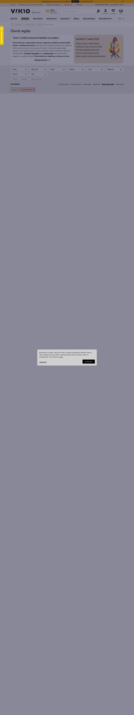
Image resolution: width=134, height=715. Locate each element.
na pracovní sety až (55, 1)
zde (61, 357)
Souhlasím (89, 361)
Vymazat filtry (27, 90)
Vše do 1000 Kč (36, 79)
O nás (13, 5)
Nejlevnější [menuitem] (87, 84)
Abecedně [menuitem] (119, 84)
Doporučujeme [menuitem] (76, 84)
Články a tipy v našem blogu (87, 43)
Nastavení (42, 362)
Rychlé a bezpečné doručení (87, 50)
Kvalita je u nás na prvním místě (30, 5)
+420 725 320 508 (101, 5)
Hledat (98, 11)
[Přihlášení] (105, 11)
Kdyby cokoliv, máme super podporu (91, 56)
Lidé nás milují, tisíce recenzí (87, 53)
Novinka (24, 79)
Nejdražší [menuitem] (96, 84)
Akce (15, 79)
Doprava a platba (53, 5)
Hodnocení (68, 5)
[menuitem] (14, 18)
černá (14, 90)
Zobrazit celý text (41, 60)
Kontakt (79, 5)
